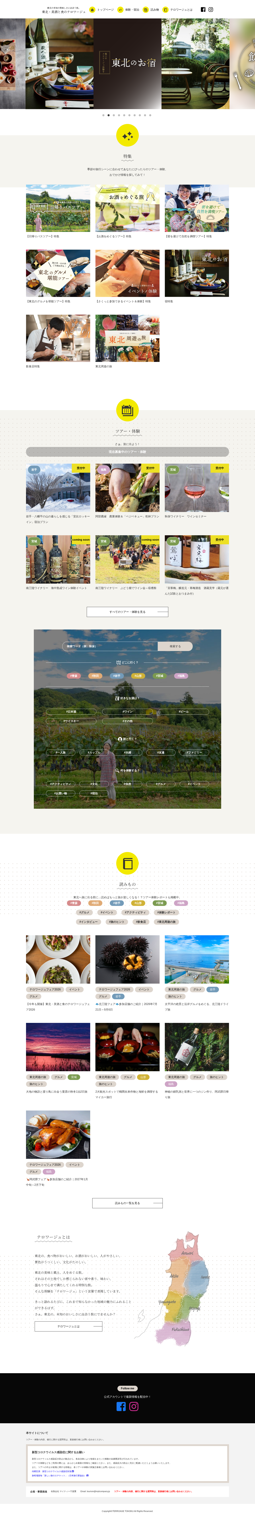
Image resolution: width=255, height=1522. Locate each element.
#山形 (138, 675)
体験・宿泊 (132, 9)
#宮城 (159, 675)
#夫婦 (127, 752)
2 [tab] (109, 116)
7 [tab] (135, 116)
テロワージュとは (181, 9)
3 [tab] (114, 116)
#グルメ (161, 783)
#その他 (128, 721)
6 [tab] (130, 116)
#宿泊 (94, 793)
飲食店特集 (33, 366)
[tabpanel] (128, 63)
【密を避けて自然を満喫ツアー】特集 (188, 236)
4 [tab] (119, 116)
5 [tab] (125, 116)
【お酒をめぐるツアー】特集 (113, 236)
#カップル (94, 752)
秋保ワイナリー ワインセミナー (185, 516)
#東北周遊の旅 (166, 921)
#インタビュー (88, 921)
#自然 (127, 783)
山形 (143, 1077)
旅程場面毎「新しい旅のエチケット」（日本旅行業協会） (59, 1475)
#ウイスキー (71, 721)
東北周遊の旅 (103, 366)
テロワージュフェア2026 (45, 989)
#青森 (73, 675)
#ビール (184, 711)
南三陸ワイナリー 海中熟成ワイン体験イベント (56, 588)
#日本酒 (71, 711)
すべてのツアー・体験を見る (127, 611)
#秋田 (95, 675)
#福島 (181, 675)
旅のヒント (175, 996)
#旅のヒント (117, 921)
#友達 (160, 752)
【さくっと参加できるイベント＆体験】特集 (123, 301)
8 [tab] (140, 116)
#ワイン (128, 711)
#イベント (194, 783)
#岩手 (116, 675)
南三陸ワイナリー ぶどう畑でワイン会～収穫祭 (125, 588)
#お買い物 (60, 793)
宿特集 (169, 301)
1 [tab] (104, 116)
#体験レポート (166, 912)
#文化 (94, 783)
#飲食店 (141, 921)
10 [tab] (151, 116)
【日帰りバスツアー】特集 (42, 236)
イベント (74, 989)
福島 (171, 1084)
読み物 (155, 9)
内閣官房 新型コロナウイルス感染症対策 (51, 1471)
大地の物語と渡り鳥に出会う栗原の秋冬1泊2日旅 (56, 1091)
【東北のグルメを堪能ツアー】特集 (48, 301)
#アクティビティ (60, 783)
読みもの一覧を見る (127, 1203)
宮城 (74, 1077)
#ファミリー (194, 752)
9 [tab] (145, 116)
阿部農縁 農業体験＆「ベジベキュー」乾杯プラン (127, 516)
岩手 (118, 996)
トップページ (105, 9)
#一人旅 (61, 752)
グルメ (33, 996)
